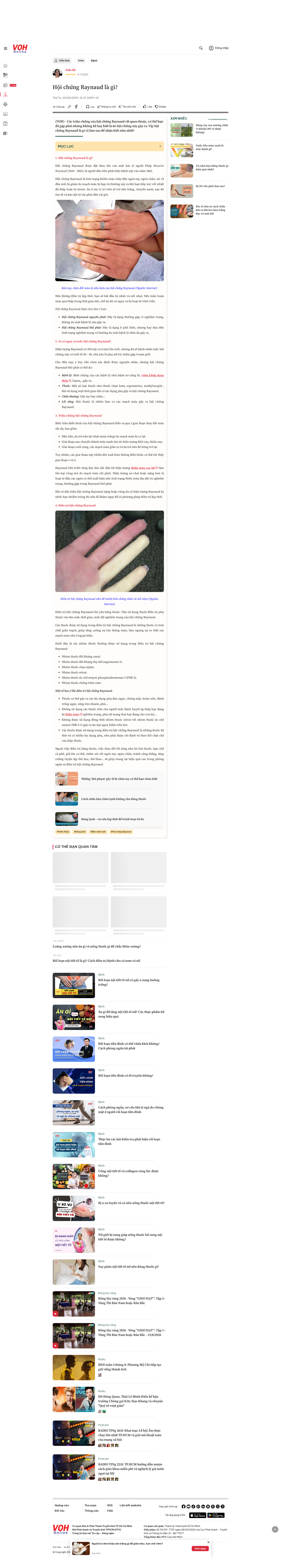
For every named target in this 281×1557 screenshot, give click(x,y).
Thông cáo (92, 1510)
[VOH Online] (61, 1529)
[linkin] (203, 1507)
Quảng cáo (62, 1505)
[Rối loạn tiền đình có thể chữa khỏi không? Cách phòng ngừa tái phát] (74, 1049)
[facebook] (76, 107)
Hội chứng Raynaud (122, 831)
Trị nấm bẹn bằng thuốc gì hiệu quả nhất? (212, 167)
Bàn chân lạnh (99, 831)
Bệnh (94, 60)
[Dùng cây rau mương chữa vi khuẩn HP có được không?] (181, 130)
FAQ (110, 1510)
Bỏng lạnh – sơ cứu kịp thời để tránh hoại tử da (112, 819)
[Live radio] (19, 85)
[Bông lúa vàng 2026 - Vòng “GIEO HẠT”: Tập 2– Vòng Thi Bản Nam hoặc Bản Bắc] (74, 1304)
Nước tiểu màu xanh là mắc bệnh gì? (210, 147)
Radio (101, 1359)
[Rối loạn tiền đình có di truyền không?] (74, 1081)
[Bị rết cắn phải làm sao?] (181, 191)
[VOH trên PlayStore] (216, 1515)
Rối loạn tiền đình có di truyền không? (125, 1075)
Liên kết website (130, 1505)
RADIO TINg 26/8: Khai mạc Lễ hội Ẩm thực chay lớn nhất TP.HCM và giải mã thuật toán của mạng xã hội (129, 1435)
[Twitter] (218, 1507)
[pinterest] (198, 1507)
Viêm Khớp (64, 831)
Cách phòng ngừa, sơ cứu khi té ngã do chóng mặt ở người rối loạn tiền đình (131, 1109)
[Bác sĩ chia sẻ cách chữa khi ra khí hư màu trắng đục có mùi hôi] (181, 211)
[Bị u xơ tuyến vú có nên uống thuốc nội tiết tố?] (74, 1208)
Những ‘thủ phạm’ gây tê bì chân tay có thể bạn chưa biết (119, 779)
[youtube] (188, 1507)
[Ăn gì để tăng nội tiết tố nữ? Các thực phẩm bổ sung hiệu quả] (74, 1017)
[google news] (208, 1507)
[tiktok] (193, 1507)
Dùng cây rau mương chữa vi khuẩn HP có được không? (212, 128)
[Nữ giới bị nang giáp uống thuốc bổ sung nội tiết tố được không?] (74, 1240)
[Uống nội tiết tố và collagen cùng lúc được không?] (74, 1176)
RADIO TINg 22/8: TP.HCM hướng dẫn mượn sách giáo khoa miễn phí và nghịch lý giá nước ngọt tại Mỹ (131, 1469)
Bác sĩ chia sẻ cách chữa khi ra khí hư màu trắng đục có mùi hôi (210, 210)
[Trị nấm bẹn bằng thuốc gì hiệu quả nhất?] (181, 171)
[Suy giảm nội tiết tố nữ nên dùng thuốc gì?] (74, 1272)
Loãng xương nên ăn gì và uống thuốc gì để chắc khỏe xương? (97, 946)
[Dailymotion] (223, 1507)
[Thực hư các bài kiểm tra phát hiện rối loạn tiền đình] (74, 1144)
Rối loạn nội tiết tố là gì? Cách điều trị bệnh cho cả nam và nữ (96, 960)
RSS (110, 1505)
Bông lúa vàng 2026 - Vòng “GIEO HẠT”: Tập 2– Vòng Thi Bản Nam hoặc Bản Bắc (132, 1300)
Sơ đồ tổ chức (70, 1547)
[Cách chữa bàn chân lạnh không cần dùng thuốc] (66, 799)
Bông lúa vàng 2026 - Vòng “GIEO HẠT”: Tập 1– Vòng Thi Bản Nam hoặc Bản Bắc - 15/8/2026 (132, 1332)
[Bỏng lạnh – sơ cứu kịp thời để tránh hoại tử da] (66, 819)
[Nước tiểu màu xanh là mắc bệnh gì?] (181, 150)
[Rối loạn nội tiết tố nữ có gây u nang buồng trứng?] (74, 985)
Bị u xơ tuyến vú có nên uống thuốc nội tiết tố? (131, 1203)
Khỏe (81, 60)
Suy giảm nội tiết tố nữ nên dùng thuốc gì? (128, 1266)
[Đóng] (208, 1542)
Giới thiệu (57, 1547)
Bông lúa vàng (107, 1293)
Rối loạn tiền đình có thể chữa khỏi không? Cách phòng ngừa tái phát (129, 1045)
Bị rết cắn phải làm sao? (210, 186)
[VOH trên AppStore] (197, 1515)
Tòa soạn (90, 1505)
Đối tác (60, 1510)
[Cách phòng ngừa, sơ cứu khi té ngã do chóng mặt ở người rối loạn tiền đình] (74, 1113)
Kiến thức (64, 60)
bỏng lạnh (80, 831)
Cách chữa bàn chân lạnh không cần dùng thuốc (113, 799)
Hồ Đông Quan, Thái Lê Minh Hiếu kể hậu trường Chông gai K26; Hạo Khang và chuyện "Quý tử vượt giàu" (130, 1401)
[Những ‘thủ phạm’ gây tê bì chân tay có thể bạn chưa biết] (66, 778)
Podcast (103, 1425)
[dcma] (213, 1507)
